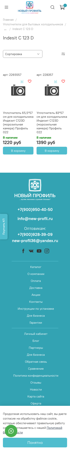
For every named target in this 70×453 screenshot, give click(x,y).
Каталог (35, 267)
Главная (8, 19)
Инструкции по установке (36, 309)
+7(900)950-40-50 (35, 209)
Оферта (36, 403)
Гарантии (36, 322)
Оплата (36, 281)
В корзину (18, 151)
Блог (35, 341)
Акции (36, 295)
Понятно (35, 442)
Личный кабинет (35, 334)
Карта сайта (35, 396)
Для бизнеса (36, 315)
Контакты (36, 302)
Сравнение (36, 368)
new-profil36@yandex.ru (35, 240)
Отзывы (35, 382)
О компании (35, 274)
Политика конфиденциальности (35, 375)
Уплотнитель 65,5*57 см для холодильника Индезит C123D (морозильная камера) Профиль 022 (18, 122)
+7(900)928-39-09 (35, 234)
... (5, 29)
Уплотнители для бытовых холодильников (33, 24)
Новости (36, 389)
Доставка (35, 288)
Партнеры (36, 348)
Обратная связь (36, 361)
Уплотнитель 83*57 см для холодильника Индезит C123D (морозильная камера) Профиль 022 (52, 122)
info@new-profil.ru (35, 218)
